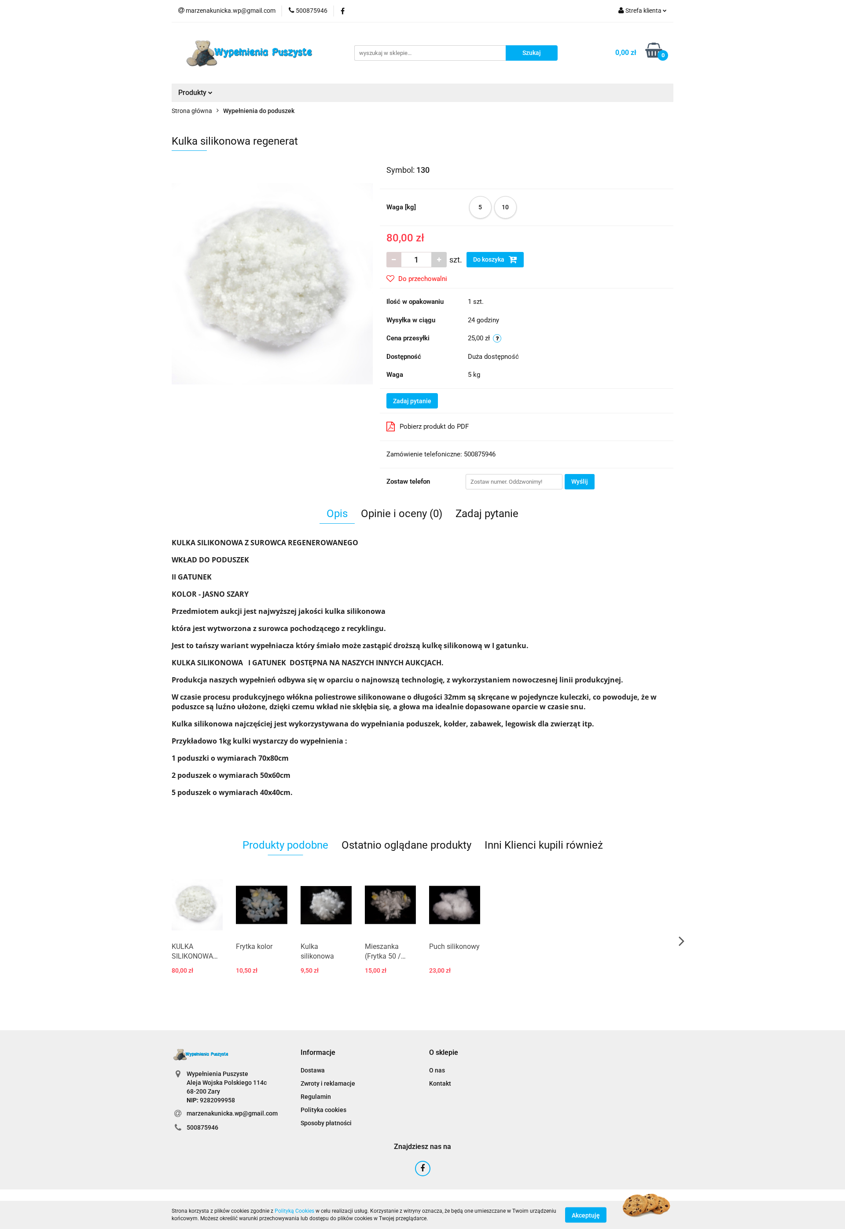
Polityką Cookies (294, 1211)
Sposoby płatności (326, 1123)
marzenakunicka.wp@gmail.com (232, 1113)
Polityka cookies (323, 1109)
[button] (318, 1053)
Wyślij (579, 481)
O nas (437, 1070)
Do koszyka (489, 259)
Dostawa (313, 1070)
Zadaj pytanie (412, 401)
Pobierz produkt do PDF (434, 426)
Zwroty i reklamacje (328, 1083)
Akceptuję (586, 1214)
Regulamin (316, 1096)
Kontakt (440, 1083)
